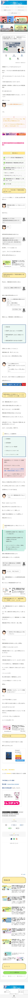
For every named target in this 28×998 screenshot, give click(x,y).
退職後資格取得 (13, 815)
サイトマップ (21, 990)
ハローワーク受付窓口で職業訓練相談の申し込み (13, 158)
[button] (18, 59)
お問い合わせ (21, 991)
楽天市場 (18, 758)
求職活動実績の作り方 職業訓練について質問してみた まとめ (13, 179)
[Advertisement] (14, 858)
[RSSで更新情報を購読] (17, 839)
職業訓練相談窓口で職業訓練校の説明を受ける (13, 163)
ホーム (7, 990)
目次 (13, 153)
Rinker (20, 753)
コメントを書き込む (14, 972)
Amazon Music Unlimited (13, 784)
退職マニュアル (14, 812)
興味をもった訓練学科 (9, 172)
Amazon (18, 756)
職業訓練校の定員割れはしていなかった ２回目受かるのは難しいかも (13, 168)
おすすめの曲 (8, 183)
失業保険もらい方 (7, 812)
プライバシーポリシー (14, 993)
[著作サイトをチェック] (11, 839)
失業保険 (21, 812)
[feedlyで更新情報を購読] (14, 839)
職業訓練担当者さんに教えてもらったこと (13, 175)
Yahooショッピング (20, 760)
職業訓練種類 (6, 815)
